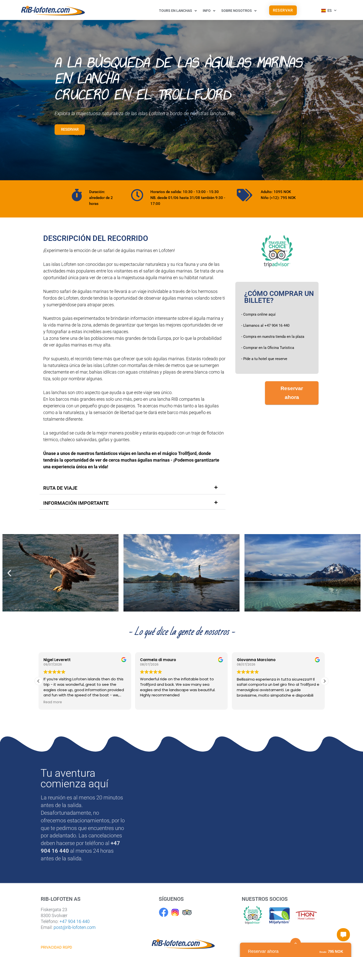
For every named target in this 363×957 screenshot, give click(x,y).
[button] (132, 488)
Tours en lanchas (175, 11)
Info (207, 11)
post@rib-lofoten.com (75, 927)
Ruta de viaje (60, 488)
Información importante (76, 503)
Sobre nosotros (236, 11)
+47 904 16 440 (75, 921)
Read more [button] (52, 702)
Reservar (70, 129)
